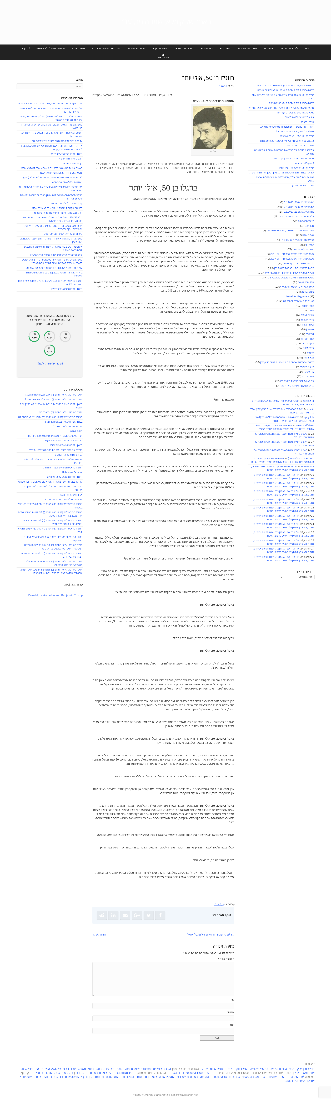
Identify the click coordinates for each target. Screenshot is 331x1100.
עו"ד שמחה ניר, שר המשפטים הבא (297, 216)
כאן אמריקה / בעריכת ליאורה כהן (298, 301)
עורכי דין (310, 244)
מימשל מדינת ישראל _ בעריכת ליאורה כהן (294, 268)
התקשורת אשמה (306, 282)
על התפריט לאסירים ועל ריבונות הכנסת (63, 499)
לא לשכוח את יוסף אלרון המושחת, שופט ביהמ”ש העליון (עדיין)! (52, 177)
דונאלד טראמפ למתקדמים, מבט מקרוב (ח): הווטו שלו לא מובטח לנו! (281, 108)
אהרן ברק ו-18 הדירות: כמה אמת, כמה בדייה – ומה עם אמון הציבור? (50, 103)
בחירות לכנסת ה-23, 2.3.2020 (299, 211)
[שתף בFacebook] (160, 915)
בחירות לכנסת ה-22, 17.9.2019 (298, 207)
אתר (232, 1025)
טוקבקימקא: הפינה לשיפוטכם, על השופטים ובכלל (290, 230)
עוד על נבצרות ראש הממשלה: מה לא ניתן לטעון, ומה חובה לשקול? (281, 172)
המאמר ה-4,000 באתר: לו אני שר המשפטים (236, 1077)
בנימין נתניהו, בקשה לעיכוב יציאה (66, 154)
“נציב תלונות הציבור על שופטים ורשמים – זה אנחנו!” (105, 1073)
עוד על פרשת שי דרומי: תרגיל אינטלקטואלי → (208, 934)
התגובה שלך (226, 959)
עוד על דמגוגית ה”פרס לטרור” (299, 117)
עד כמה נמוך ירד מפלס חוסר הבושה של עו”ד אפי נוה (57, 141)
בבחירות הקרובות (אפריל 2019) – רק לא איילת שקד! (57, 208)
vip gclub (308, 417)
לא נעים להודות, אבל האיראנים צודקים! (295, 131)
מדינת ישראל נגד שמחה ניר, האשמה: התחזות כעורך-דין (287, 362)
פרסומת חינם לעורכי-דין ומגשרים (298, 263)
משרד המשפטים (306, 221)
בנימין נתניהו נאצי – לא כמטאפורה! (297, 136)
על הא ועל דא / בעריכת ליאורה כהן (297, 381)
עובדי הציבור (308, 305)
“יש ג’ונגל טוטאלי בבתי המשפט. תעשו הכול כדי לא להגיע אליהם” (78, 1069)
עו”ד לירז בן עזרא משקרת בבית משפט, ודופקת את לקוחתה (54, 268)
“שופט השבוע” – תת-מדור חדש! (67, 182)
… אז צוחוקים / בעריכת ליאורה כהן (297, 385)
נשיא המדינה (307, 291)
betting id (308, 400)
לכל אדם (310, 334)
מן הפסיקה (309, 371)
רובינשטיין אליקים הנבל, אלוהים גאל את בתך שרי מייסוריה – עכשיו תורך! (274, 1069)
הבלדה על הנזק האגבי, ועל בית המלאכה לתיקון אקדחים (287, 140)
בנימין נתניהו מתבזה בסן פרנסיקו (66, 289)
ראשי (307, 48)
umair (310, 409)
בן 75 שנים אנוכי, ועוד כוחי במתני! (54, 1073)
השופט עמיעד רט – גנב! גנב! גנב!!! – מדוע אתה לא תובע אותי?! (51, 168)
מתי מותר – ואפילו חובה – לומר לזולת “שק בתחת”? (119, 1077)
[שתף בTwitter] (149, 915)
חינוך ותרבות (308, 376)
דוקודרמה (269, 48)
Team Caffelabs (305, 425)
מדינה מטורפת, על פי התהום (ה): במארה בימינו (291, 103)
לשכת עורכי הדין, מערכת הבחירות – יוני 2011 (292, 254)
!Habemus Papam (304, 163)
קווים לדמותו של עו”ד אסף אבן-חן (66, 203)
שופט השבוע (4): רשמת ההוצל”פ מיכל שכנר (61, 172)
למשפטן (310, 329)
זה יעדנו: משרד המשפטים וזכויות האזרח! (191, 1073)
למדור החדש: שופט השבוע (217, 1069)
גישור (311, 310)
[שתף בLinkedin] (113, 915)
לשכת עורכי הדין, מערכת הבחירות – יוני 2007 (292, 258)
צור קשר (25, 48)
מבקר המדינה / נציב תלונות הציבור (297, 287)
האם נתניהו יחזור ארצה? (70, 158)
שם (232, 1000)
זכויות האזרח (308, 324)
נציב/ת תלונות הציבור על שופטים (298, 240)
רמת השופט (308, 235)
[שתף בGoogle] (137, 915)
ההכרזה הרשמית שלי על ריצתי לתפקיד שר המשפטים (179, 1077)
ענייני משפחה (307, 320)
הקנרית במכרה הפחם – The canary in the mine (57, 212)
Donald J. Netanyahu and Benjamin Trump (55, 595)
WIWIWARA (307, 466)
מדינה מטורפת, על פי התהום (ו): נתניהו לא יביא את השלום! (285, 90)
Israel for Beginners (297, 296)
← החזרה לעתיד (101, 934)
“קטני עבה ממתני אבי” (71, 163)
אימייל (231, 1012)
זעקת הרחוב (308, 343)
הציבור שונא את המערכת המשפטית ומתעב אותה (144, 1069)
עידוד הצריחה (307, 338)
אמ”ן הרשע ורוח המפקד (302, 185)
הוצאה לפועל (307, 315)
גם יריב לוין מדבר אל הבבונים (300, 145)
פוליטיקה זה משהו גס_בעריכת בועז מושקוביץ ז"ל (291, 277)
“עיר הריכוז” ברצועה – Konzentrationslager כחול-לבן (287, 126)
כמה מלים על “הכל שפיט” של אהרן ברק (63, 233)
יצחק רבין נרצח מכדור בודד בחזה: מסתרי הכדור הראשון (56, 255)
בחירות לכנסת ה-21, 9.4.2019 (299, 202)
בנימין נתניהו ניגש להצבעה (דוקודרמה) (295, 112)
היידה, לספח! (307, 122)
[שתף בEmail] (125, 915)
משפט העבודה (307, 367)
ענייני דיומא (308, 348)
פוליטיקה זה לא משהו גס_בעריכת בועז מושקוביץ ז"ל (289, 273)
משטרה (310, 353)
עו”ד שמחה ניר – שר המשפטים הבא (283, 1077)
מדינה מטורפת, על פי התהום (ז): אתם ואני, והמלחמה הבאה (285, 85)
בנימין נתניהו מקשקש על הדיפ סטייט (296, 168)
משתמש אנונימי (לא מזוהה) (301, 458)
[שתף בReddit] (102, 915)
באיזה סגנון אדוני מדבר (303, 249)
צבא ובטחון (308, 357)
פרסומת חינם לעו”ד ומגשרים (50, 48)
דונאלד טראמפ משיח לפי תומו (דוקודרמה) (294, 158)
